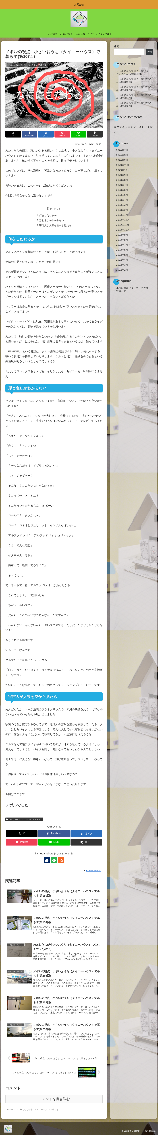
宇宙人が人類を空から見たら (55, 225)
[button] (95, 134)
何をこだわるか (47, 215)
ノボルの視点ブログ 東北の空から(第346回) (133, 104)
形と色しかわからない (51, 220)
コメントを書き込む (54, 1099)
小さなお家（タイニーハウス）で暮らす (25, 819)
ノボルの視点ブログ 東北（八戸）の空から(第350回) (133, 72)
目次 (49, 208)
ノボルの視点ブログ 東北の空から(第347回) (133, 96)
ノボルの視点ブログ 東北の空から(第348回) (133, 88)
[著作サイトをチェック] (47, 860)
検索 (116, 46)
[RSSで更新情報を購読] (61, 860)
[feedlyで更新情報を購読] (54, 860)
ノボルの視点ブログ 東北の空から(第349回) (133, 80)
